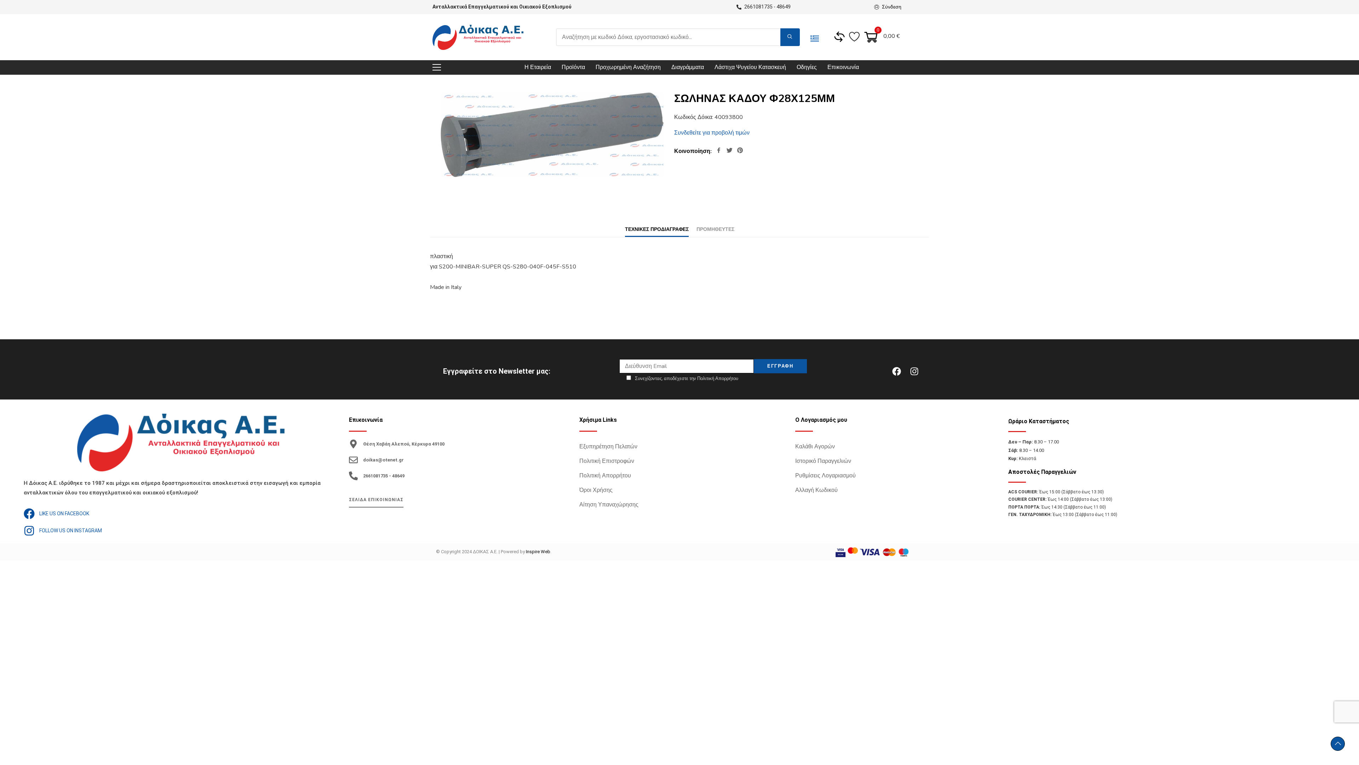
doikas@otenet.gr (383, 460)
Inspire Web (538, 551)
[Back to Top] (1338, 744)
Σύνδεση (891, 7)
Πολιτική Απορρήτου (605, 476)
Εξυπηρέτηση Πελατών (608, 446)
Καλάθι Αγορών (815, 446)
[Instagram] (914, 371)
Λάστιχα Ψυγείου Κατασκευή (750, 67)
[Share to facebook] (718, 151)
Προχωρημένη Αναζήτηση (628, 67)
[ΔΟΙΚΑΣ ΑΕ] (477, 37)
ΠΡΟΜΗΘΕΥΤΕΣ (715, 229)
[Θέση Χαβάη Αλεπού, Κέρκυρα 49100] (353, 444)
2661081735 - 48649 (384, 475)
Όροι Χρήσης (596, 490)
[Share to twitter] (729, 151)
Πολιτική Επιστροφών (606, 461)
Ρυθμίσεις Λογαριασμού (825, 476)
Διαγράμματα (687, 67)
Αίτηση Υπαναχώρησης (608, 505)
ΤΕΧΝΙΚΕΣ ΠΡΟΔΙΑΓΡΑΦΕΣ (657, 229)
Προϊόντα (573, 67)
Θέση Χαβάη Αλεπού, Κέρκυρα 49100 (404, 444)
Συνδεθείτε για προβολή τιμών (712, 133)
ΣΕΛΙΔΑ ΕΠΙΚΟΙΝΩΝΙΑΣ (376, 499)
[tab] (657, 229)
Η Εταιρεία (537, 67)
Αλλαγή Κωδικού (816, 490)
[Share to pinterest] (740, 151)
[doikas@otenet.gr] (353, 459)
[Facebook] (896, 371)
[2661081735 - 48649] (353, 475)
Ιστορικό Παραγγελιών (823, 461)
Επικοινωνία (843, 67)
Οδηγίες (807, 67)
